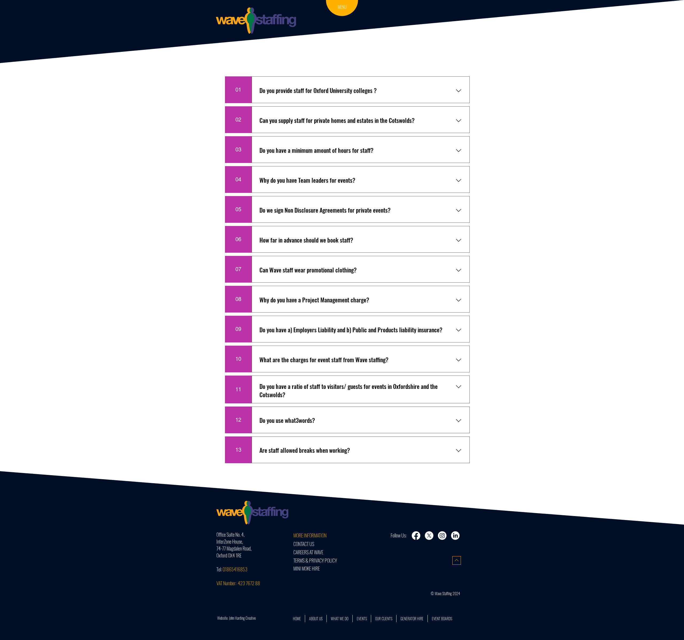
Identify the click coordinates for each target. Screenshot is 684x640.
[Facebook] (416, 535)
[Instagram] (442, 535)
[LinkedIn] (455, 535)
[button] (342, 7)
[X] (429, 535)
